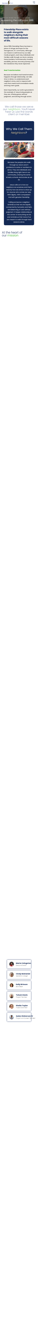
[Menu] (34, 2)
